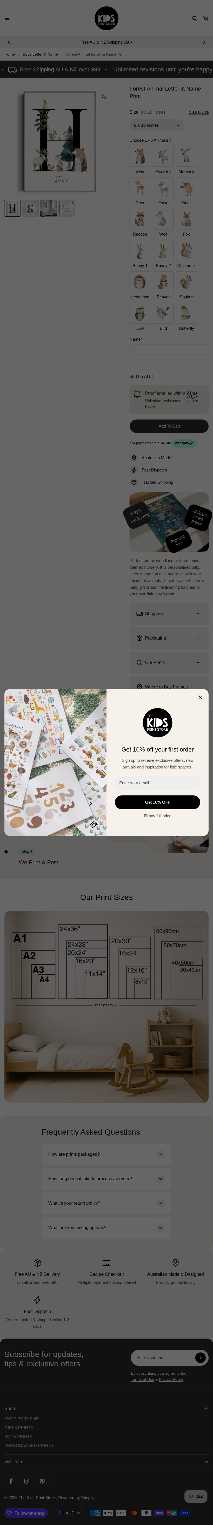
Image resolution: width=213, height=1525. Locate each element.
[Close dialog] (200, 697)
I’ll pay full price (157, 815)
